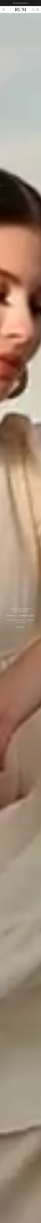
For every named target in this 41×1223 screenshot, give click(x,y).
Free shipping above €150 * (20, 4)
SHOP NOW (20, 627)
